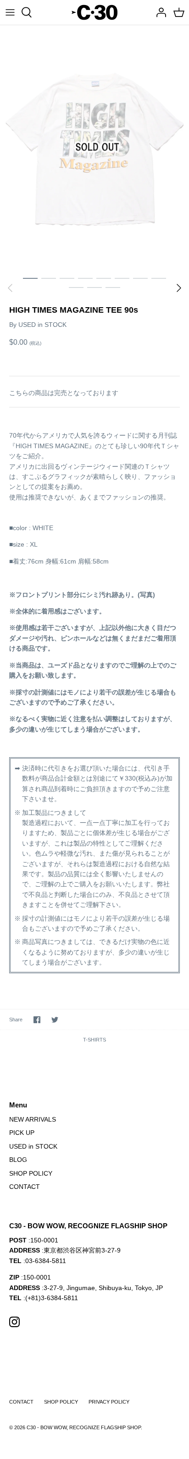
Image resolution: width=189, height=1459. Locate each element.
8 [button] (159, 278)
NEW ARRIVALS (32, 1119)
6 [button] (122, 278)
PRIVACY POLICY (109, 1402)
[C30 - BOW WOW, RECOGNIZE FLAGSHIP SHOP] (94, 12)
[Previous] (10, 288)
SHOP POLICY (30, 1173)
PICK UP (21, 1132)
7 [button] (140, 278)
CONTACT (24, 1186)
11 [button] (113, 287)
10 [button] (94, 287)
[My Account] (159, 12)
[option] (94, 147)
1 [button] (30, 278)
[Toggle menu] (10, 12)
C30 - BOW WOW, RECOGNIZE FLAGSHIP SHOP (84, 1427)
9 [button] (76, 287)
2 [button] (48, 278)
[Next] (179, 288)
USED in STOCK (42, 324)
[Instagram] (14, 1322)
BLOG (18, 1159)
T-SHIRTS (94, 1039)
